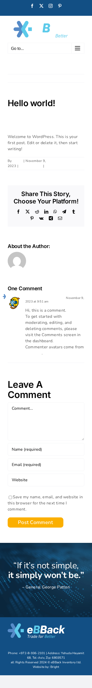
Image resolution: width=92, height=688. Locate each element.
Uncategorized (30, 166)
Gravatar (33, 353)
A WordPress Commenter (44, 298)
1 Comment (54, 166)
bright (17, 161)
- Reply (54, 301)
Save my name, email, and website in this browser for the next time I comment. (45, 503)
